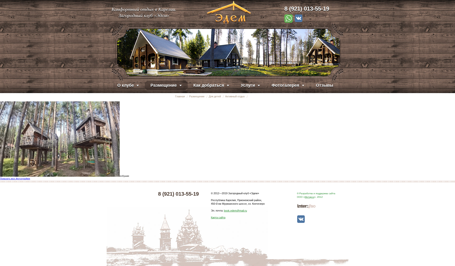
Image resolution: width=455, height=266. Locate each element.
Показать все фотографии (15, 178)
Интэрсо (309, 197)
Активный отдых (235, 96)
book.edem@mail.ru (235, 210)
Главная (180, 96)
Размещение (197, 96)
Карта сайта (218, 217)
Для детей (215, 96)
